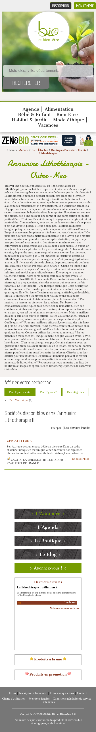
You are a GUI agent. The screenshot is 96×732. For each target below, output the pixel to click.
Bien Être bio (39, 150)
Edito (12, 693)
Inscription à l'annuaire (33, 693)
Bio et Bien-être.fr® (64, 714)
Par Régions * (48, 392)
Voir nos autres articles (64, 608)
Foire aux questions (62, 693)
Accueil (24, 150)
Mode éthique (68, 119)
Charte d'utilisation (13, 698)
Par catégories (75, 392)
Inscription (60, 6)
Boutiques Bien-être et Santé (68, 150)
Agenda (31, 109)
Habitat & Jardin (30, 119)
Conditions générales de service (72, 698)
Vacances (48, 125)
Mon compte (85, 6)
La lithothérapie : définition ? (37, 587)
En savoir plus (80, 458)
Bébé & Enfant (34, 114)
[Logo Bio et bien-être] (48, 40)
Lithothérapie (48, 153)
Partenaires (48, 702)
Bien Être (67, 114)
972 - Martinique (18, 400)
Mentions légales (39, 698)
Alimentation (59, 109)
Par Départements (19, 392)
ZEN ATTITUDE (19, 441)
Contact (82, 693)
